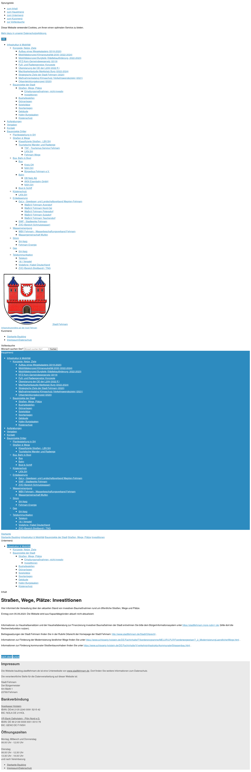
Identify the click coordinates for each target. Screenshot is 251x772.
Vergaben (12, 124)
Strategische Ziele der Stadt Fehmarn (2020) (41, 74)
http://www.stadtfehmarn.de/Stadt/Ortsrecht (133, 634)
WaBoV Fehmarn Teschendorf (39, 218)
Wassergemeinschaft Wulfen (33, 234)
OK (3, 39)
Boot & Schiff (25, 188)
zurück (16, 656)
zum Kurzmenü (15, 18)
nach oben (6, 656)
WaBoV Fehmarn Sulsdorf (37, 214)
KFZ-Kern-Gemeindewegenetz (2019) (38, 61)
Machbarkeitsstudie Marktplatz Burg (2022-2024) (44, 71)
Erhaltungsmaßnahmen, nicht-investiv (43, 91)
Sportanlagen (26, 108)
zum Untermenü (15, 15)
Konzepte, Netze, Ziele (24, 48)
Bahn (21, 174)
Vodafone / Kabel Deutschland (34, 264)
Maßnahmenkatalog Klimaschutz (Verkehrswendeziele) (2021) (51, 78)
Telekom (23, 258)
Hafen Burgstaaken (28, 114)
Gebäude (23, 111)
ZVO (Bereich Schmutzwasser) (34, 224)
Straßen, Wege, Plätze (30, 88)
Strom (16, 238)
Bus (21, 161)
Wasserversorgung (22, 228)
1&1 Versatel (25, 261)
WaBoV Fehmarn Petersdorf (38, 211)
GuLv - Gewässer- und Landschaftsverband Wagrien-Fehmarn (50, 201)
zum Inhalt (12, 8)
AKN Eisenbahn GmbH (36, 181)
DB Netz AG (30, 178)
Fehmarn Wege (32, 154)
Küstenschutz (26, 118)
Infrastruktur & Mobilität (19, 44)
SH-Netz (23, 241)
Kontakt (11, 128)
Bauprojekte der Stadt (24, 84)
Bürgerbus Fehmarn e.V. (37, 171)
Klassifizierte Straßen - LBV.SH (35, 141)
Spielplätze (24, 104)
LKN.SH (28, 151)
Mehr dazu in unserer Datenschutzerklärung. (24, 33)
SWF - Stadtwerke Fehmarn (33, 221)
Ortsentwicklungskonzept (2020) (35, 81)
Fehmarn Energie (28, 244)
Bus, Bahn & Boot (22, 158)
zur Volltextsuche (16, 21)
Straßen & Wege (21, 138)
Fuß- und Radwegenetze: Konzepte (37, 64)
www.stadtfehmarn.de (78, 670)
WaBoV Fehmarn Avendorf (38, 204)
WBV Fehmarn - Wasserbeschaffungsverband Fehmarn (47, 231)
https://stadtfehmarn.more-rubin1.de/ (200, 625)
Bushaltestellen (27, 98)
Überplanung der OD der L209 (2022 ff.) (39, 68)
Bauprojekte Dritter (16, 131)
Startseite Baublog (16, 336)
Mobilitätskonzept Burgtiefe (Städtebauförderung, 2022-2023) (50, 58)
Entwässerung (20, 198)
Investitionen (30, 94)
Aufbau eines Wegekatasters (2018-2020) (40, 51)
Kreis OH (29, 164)
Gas (15, 248)
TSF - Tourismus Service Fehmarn (42, 148)
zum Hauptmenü (15, 11)
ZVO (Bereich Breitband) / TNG (35, 268)
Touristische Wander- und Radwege (37, 144)
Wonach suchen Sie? (12, 348)
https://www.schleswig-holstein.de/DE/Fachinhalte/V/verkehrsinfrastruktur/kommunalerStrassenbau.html (137, 645)
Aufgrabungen (14, 121)
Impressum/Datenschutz (19, 339)
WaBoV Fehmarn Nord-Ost (38, 208)
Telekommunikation (23, 254)
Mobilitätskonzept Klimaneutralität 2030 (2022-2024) (45, 54)
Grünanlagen (25, 101)
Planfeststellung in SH (24, 134)
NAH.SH (28, 168)
